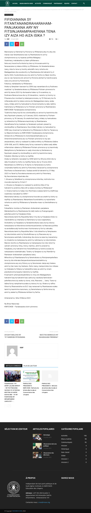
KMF (8, 39)
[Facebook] (6, 44)
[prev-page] (5, 405)
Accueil (15, 3)
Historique (46, 435)
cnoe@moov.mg (44, 502)
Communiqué (47, 3)
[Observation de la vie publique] (37, 446)
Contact (74, 3)
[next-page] (9, 405)
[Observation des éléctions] (37, 455)
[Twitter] (12, 44)
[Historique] (37, 437)
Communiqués (15, 10)
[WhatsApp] (22, 44)
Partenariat (58, 3)
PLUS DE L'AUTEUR (30, 366)
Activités (38, 3)
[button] (84, 3)
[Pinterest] (17, 44)
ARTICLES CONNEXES (13, 366)
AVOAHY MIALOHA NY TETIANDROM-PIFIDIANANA (14, 336)
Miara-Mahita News (26, 3)
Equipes (66, 3)
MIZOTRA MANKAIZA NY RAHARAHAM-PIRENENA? (48, 336)
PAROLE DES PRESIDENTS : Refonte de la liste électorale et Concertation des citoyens (49, 388)
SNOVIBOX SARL (17, 511)
